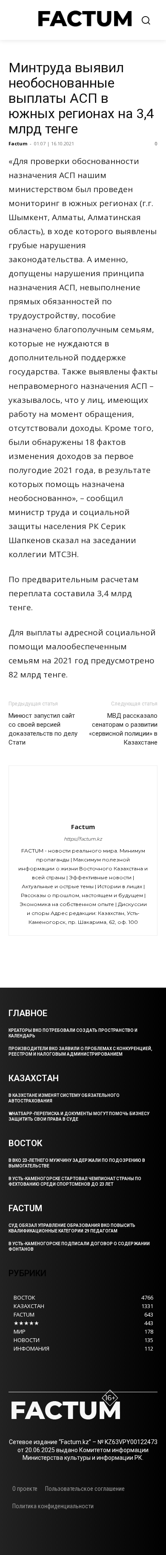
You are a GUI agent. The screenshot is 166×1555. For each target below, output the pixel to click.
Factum (18, 143)
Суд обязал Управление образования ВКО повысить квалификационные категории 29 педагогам (72, 1228)
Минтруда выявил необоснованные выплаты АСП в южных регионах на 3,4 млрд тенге (81, 98)
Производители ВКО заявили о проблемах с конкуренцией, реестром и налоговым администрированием (80, 1051)
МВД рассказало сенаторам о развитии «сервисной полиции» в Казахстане (123, 729)
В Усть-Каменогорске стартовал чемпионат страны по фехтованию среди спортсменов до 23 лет (75, 1181)
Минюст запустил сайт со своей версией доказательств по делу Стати (43, 729)
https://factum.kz (83, 839)
